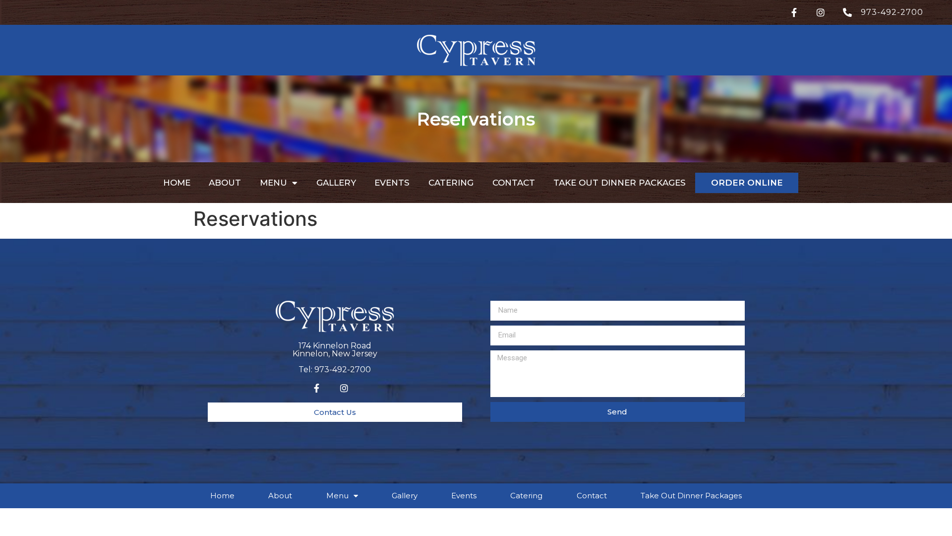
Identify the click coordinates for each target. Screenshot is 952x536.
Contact (513, 183)
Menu (273, 183)
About (225, 183)
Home (176, 183)
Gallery (336, 183)
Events (392, 183)
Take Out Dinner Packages (619, 183)
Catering (451, 183)
